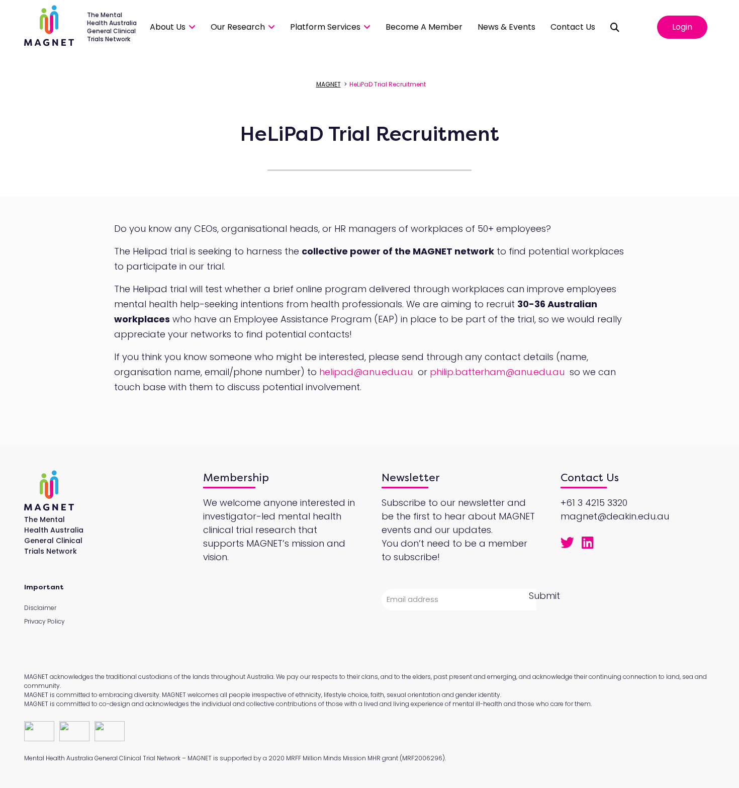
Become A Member (424, 27)
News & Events (506, 27)
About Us (168, 27)
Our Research (238, 27)
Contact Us (572, 27)
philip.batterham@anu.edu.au (497, 372)
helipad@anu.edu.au (366, 372)
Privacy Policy (44, 621)
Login (682, 27)
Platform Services (325, 27)
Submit (544, 595)
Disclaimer (40, 607)
